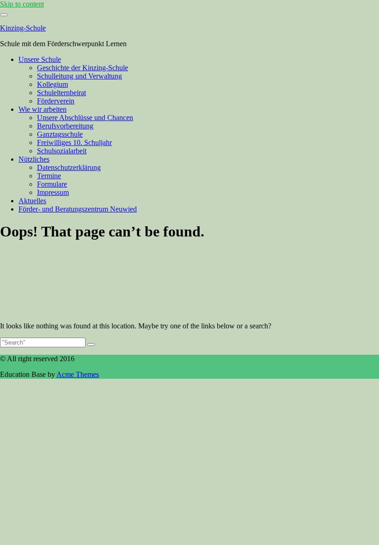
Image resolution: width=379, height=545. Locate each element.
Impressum (53, 192)
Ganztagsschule (60, 134)
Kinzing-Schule (23, 28)
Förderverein (55, 101)
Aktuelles (32, 201)
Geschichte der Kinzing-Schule (82, 68)
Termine (49, 176)
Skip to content (22, 4)
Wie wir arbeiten (42, 109)
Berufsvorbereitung (65, 126)
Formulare (52, 184)
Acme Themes (77, 374)
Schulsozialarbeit (61, 151)
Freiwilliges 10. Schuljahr (74, 142)
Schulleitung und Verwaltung (79, 76)
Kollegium (52, 84)
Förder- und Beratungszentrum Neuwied (77, 209)
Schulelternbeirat (61, 93)
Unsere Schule (39, 59)
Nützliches (33, 159)
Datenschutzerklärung (69, 167)
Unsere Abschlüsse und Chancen (85, 117)
